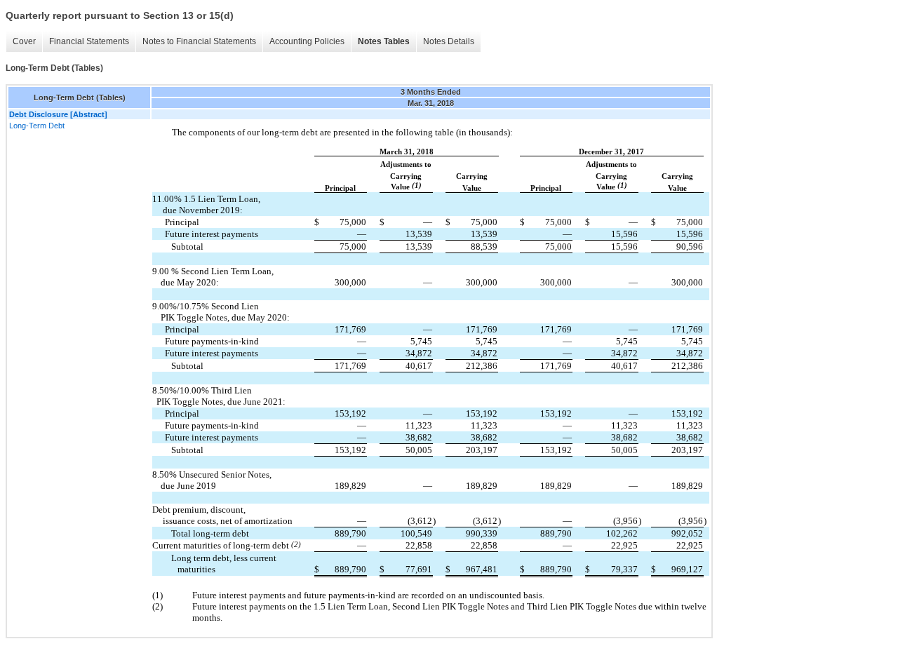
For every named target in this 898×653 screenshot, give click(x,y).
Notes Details (448, 41)
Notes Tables (384, 41)
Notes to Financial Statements (199, 41)
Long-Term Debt (37, 125)
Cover (24, 41)
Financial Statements (89, 41)
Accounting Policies (306, 41)
